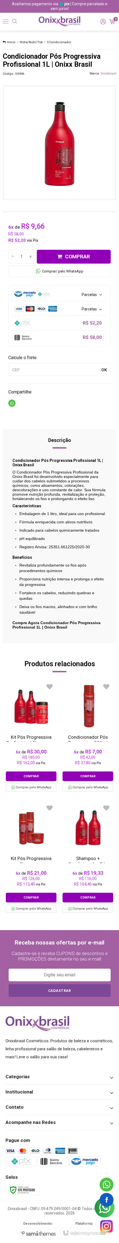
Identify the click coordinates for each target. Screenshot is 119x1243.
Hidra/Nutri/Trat (31, 42)
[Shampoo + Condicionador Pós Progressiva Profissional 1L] (88, 857)
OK (104, 369)
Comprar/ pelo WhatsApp (62, 271)
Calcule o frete (22, 357)
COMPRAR (77, 256)
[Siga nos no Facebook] (106, 1200)
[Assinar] (60, 990)
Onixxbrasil (108, 73)
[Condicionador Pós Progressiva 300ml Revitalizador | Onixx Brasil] (88, 736)
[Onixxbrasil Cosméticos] (59, 21)
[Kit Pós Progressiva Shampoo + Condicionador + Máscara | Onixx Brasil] (31, 857)
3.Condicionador (59, 42)
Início (11, 42)
